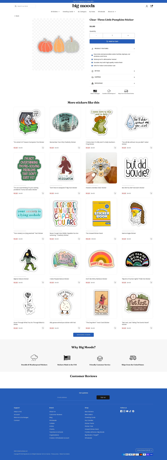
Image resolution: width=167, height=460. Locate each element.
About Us (111, 12)
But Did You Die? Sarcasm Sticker (133, 188)
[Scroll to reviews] (112, 23)
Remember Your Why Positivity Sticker (63, 142)
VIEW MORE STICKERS (83, 335)
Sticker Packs (89, 423)
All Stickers (54, 12)
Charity (51, 429)
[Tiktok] (130, 411)
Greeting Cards (68, 12)
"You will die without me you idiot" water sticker (135, 143)
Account (17, 415)
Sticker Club (89, 426)
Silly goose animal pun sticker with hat (63, 323)
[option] (83, 1)
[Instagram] (124, 411)
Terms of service (46, 454)
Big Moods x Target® (91, 435)
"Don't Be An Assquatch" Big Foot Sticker (63, 188)
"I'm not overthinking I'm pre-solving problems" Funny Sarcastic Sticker (26, 189)
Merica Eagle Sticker (129, 233)
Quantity (93, 31)
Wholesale (101, 12)
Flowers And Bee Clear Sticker (96, 188)
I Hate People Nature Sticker (59, 279)
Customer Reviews (55, 415)
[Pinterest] (133, 411)
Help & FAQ (18, 412)
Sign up (103, 397)
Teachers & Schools (56, 432)
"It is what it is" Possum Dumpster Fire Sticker (29, 142)
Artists (51, 426)
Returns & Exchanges (21, 417)
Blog (50, 417)
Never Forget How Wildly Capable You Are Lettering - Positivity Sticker (64, 234)
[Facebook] (121, 411)
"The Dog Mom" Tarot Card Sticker (97, 323)
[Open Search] (15, 6)
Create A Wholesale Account (59, 438)
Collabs (52, 423)
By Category (82, 12)
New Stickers (89, 412)
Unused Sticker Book (92, 429)
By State (92, 12)
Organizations (54, 435)
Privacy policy (55, 454)
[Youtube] (127, 411)
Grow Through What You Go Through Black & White (29, 323)
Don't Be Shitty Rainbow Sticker (96, 279)
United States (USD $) (143, 450)
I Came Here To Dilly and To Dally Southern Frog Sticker (100, 143)
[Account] (147, 6)
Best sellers (89, 415)
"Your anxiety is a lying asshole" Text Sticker (28, 233)
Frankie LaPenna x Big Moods (94, 432)
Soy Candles (89, 420)
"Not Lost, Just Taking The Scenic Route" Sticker (135, 323)
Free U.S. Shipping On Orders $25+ (83, 1)
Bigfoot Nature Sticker (21, 279)
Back (17, 16)
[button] (151, 6)
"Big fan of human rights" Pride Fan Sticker (136, 279)
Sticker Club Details (65, 454)
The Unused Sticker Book (94, 233)
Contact (17, 420)
